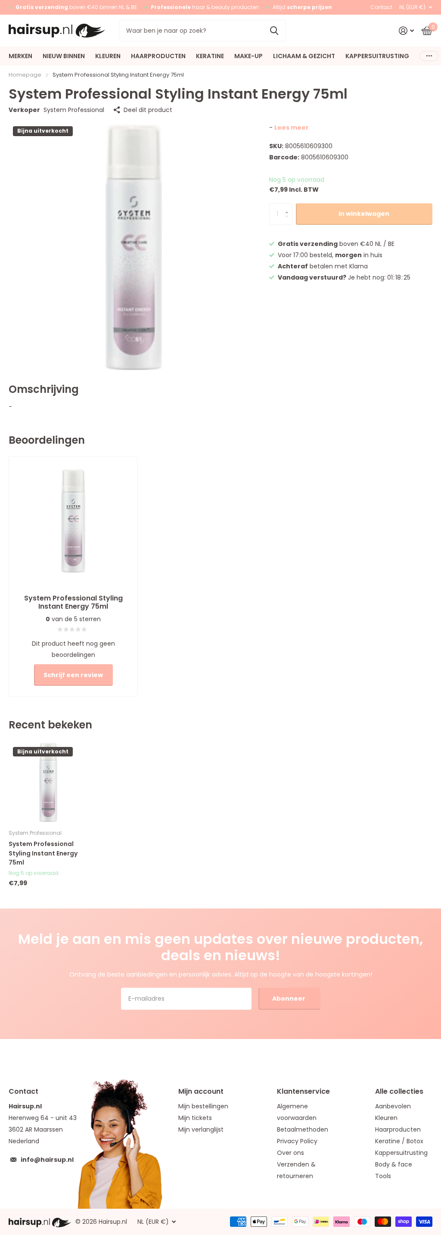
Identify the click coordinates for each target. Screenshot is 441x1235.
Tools (383, 1176)
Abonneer (289, 998)
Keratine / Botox (399, 1141)
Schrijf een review (73, 675)
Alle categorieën (20, 56)
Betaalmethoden (302, 1129)
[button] (289, 206)
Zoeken (274, 30)
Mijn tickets (195, 1118)
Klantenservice (303, 1091)
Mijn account (201, 1091)
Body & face (393, 1164)
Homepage (25, 75)
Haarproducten (398, 1129)
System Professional (73, 110)
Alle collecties (399, 1091)
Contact (381, 7)
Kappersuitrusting (401, 1152)
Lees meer (291, 127)
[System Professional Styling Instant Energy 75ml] (48, 782)
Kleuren (386, 1118)
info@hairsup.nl (47, 1159)
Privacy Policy (297, 1141)
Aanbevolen (393, 1106)
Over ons (290, 1152)
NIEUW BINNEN (64, 56)
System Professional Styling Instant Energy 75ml (43, 853)
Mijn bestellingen (203, 1106)
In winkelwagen (364, 213)
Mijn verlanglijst (201, 1129)
